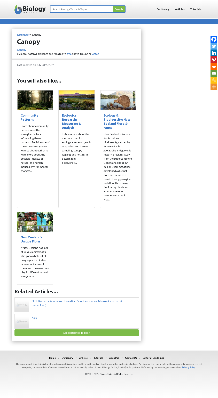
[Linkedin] (214, 53)
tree (69, 53)
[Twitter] (214, 46)
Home (52, 357)
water (95, 53)
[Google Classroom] (214, 80)
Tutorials (195, 9)
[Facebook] (214, 39)
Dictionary (163, 9)
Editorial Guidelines (153, 357)
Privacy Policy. (189, 367)
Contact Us (131, 357)
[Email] (214, 73)
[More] (214, 87)
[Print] (214, 66)
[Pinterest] (214, 59)
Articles (180, 9)
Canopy (21, 49)
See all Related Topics (76, 332)
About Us (114, 357)
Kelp (34, 317)
